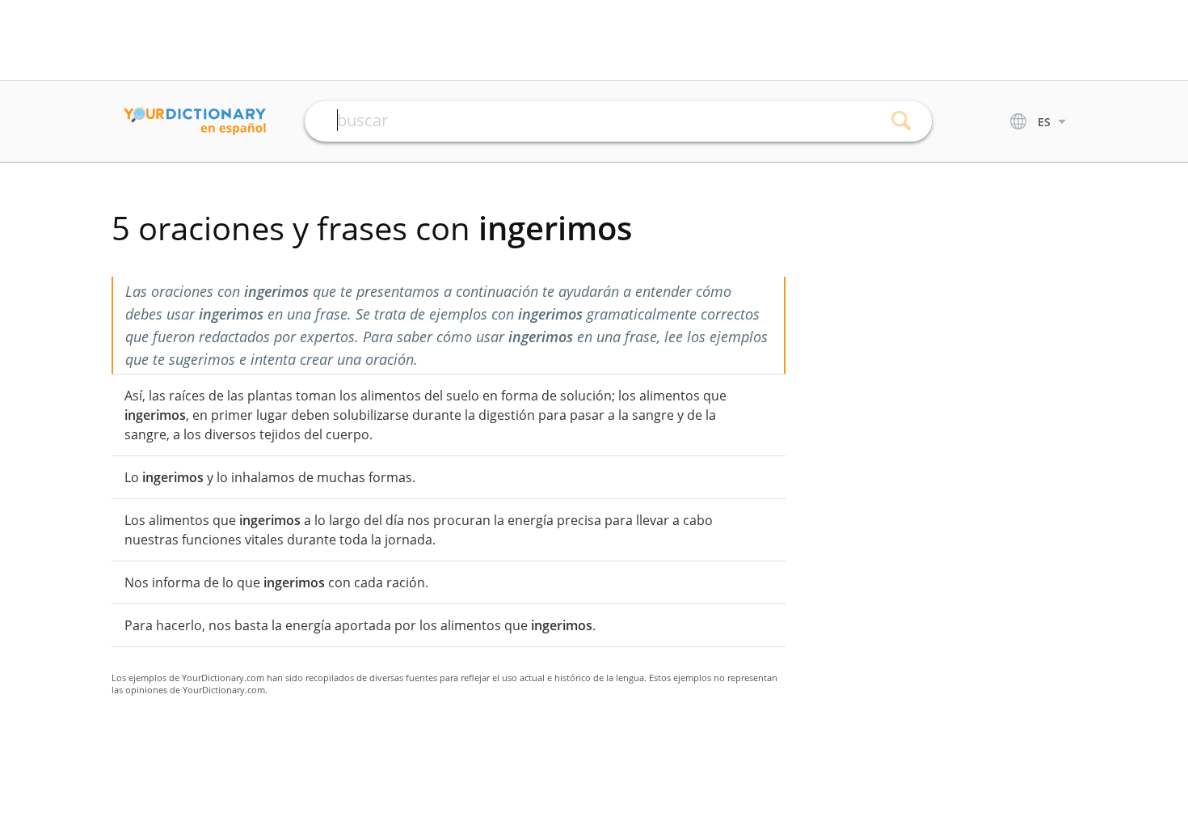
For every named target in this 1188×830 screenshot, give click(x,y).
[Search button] (901, 121)
